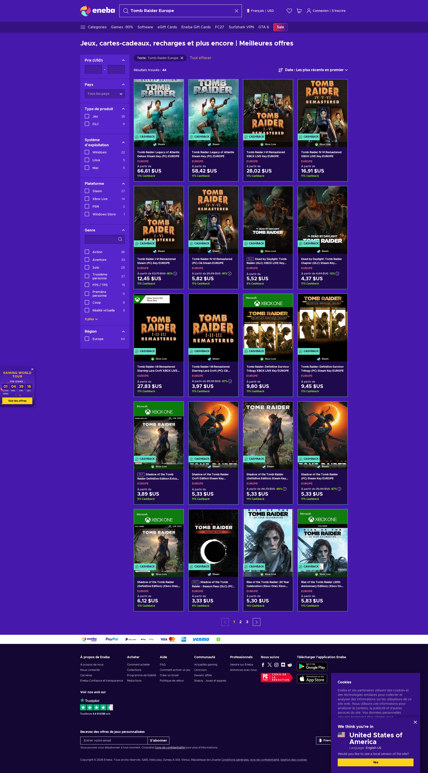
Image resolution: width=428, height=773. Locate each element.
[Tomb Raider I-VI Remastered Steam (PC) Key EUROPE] (159, 214)
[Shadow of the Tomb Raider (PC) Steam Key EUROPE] (323, 430)
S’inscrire (339, 10)
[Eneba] (97, 10)
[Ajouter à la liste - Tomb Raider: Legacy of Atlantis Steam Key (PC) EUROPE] (230, 86)
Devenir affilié (203, 675)
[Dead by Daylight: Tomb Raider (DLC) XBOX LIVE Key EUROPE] (268, 214)
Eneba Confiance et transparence (101, 680)
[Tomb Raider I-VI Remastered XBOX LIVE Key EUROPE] (268, 107)
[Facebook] (263, 664)
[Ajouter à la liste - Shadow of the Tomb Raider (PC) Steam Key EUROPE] (340, 409)
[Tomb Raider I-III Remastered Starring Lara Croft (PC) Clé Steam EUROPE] (213, 322)
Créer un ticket (169, 675)
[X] (270, 664)
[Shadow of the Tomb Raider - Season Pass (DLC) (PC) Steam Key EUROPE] (213, 537)
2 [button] (240, 622)
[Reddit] (290, 664)
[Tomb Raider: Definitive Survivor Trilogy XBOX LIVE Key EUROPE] (268, 322)
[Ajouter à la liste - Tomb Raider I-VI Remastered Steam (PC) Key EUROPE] (176, 193)
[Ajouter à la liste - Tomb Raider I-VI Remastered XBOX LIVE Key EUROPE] (285, 86)
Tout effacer (200, 58)
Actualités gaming (205, 664)
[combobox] (176, 11)
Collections (134, 670)
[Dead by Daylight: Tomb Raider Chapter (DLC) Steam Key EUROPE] (323, 214)
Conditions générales (235, 760)
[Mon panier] (299, 10)
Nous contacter (90, 670)
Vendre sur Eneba (241, 664)
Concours (200, 670)
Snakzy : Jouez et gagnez (210, 680)
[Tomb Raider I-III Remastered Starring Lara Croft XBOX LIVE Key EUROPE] (159, 322)
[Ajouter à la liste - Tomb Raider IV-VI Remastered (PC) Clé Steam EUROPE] (230, 193)
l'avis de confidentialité (170, 747)
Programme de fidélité (141, 675)
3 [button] (247, 622)
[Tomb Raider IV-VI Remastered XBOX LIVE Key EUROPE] (323, 107)
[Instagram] (276, 664)
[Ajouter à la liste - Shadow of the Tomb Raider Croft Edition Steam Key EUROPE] (230, 409)
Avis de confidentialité (264, 760)
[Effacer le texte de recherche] (236, 11)
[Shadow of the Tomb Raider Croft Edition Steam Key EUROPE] (213, 430)
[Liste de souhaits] (289, 10)
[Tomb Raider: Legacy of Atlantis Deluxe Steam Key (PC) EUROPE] (159, 107)
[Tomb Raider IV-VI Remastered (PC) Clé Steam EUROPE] (213, 214)
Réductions (134, 680)
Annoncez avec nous (243, 670)
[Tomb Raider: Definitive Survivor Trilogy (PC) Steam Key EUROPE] (323, 322)
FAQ (163, 664)
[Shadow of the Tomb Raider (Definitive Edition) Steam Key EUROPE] (268, 430)
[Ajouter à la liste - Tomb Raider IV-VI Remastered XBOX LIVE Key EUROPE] (340, 86)
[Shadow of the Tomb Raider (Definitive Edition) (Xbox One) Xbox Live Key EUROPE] (159, 537)
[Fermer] (415, 722)
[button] (256, 622)
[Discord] (283, 664)
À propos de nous (91, 664)
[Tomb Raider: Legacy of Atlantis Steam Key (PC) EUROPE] (213, 107)
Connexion (321, 10)
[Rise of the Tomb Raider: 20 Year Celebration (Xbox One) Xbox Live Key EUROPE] (268, 537)
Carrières (86, 675)
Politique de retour (172, 680)
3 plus (89, 319)
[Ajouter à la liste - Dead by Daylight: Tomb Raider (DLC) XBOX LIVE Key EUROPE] (285, 193)
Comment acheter (138, 664)
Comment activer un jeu (175, 670)
